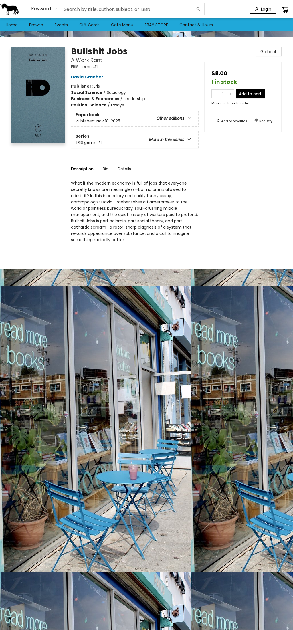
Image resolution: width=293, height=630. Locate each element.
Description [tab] (82, 169)
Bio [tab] (105, 169)
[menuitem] (11, 24)
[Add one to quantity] (230, 94)
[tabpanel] (135, 218)
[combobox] (44, 8)
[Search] (198, 9)
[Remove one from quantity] (215, 94)
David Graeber (87, 77)
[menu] (146, 24)
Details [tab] (124, 169)
